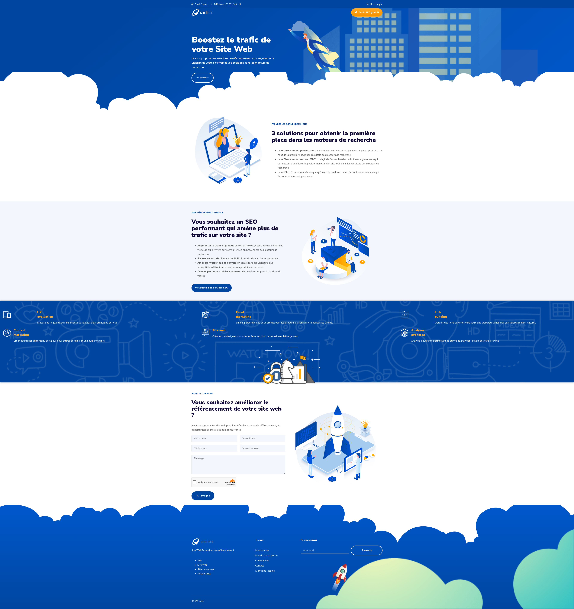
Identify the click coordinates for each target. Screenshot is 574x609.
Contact (259, 565)
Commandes (262, 560)
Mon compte (262, 550)
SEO (199, 560)
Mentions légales (265, 570)
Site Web (202, 565)
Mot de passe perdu (266, 555)
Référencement (206, 569)
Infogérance (204, 573)
